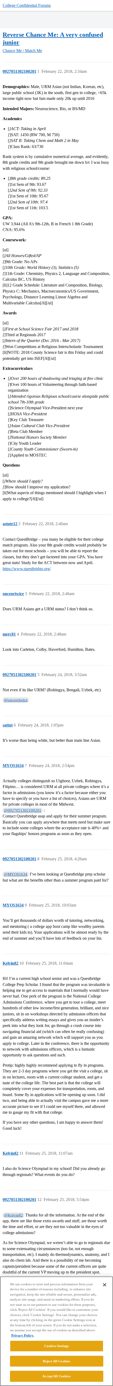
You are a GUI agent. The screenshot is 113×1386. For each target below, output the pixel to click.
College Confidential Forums (27, 5)
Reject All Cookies (56, 1361)
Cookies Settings (56, 1346)
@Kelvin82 (13, 1215)
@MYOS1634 (15, 874)
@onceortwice (16, 700)
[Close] (104, 1285)
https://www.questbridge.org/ (27, 568)
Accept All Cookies (56, 1376)
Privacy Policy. (22, 1335)
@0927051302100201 (22, 810)
